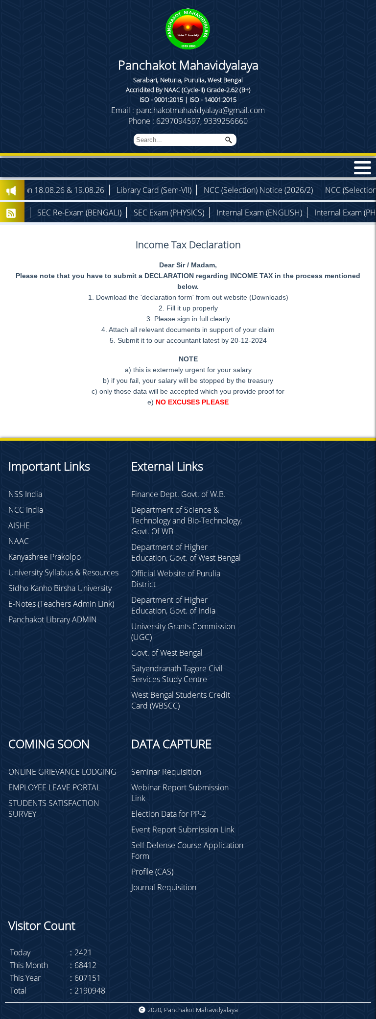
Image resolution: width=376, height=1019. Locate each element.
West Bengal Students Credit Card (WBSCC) (180, 700)
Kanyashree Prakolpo (44, 556)
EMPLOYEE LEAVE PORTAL (54, 787)
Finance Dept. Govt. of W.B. (178, 494)
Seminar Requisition (166, 771)
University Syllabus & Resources (63, 572)
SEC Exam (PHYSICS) (132, 212)
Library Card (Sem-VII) (117, 190)
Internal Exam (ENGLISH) (222, 212)
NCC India (25, 509)
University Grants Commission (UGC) (183, 631)
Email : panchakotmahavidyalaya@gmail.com (188, 110)
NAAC (18, 541)
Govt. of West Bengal (167, 652)
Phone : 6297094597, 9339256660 (188, 121)
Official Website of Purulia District (175, 579)
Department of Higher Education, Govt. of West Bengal (186, 552)
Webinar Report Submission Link (180, 793)
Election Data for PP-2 (168, 813)
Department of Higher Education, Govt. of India (173, 605)
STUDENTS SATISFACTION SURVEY (53, 808)
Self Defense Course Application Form (187, 850)
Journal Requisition (163, 887)
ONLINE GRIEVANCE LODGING (62, 771)
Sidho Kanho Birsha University (60, 588)
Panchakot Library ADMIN (52, 619)
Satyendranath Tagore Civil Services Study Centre (177, 674)
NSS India (25, 494)
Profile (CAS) (152, 871)
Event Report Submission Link (183, 829)
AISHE (19, 525)
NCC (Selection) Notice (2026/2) (221, 190)
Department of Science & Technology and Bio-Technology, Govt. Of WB (186, 520)
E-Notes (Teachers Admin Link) (61, 603)
